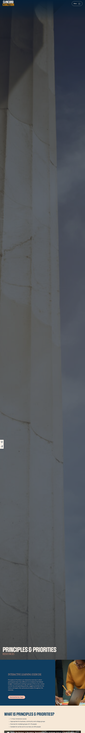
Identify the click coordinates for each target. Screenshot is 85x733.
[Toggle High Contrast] (2, 442)
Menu (75, 3)
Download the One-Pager (16, 697)
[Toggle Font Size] (2, 446)
